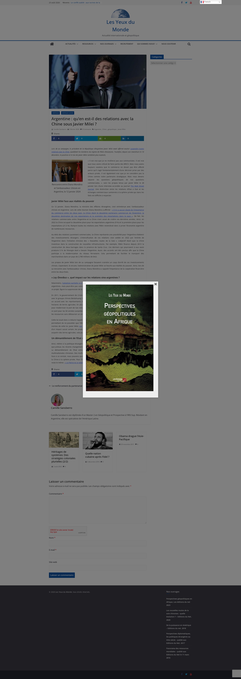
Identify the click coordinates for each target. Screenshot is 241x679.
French (207, 2)
